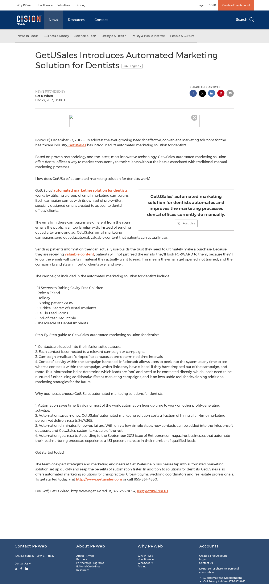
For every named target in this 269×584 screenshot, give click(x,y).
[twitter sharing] (202, 94)
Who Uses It (65, 5)
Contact (101, 20)
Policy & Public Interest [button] (148, 36)
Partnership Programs (90, 562)
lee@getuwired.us (152, 491)
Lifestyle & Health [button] (114, 36)
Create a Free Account (236, 5)
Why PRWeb (24, 5)
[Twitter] (17, 568)
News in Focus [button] (27, 36)
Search (241, 20)
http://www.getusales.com (99, 479)
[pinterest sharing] (220, 94)
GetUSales (77, 145)
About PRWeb (85, 555)
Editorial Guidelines (88, 566)
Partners (81, 559)
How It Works (45, 5)
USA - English (131, 66)
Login (201, 5)
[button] (134, 117)
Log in (203, 559)
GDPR (212, 5)
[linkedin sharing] (211, 94)
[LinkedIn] (26, 568)
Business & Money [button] (56, 36)
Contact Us (22, 563)
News (53, 20)
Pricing (81, 5)
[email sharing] (230, 94)
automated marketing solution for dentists (90, 190)
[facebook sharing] (193, 94)
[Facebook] (21, 568)
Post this (188, 223)
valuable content (79, 254)
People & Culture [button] (182, 36)
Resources (76, 20)
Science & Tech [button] (85, 36)
